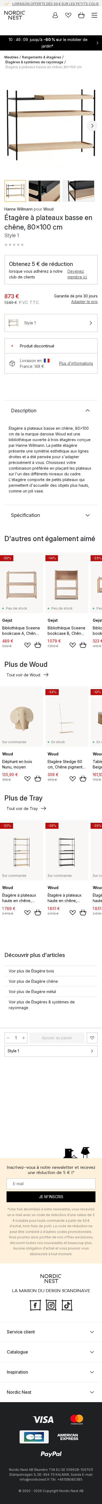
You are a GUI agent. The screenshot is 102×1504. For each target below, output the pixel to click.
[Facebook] (35, 1304)
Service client (21, 1331)
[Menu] (94, 15)
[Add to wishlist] (27, 645)
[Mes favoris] (68, 15)
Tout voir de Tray (22, 808)
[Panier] (81, 15)
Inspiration (17, 1371)
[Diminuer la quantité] (8, 1037)
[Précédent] (9, 125)
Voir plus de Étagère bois (31, 971)
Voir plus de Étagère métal (32, 991)
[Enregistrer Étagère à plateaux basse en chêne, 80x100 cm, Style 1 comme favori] (92, 1037)
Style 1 (13, 1050)
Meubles (11, 57)
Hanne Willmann (18, 209)
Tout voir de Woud (23, 675)
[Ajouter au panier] (38, 645)
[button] (14, 244)
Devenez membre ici (77, 274)
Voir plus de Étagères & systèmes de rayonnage (42, 1005)
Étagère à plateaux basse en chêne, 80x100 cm (43, 67)
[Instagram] (51, 1304)
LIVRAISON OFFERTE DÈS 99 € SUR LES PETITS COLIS (55, 3)
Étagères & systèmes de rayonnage (34, 62)
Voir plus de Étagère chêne (33, 981)
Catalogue (17, 1351)
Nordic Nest (19, 1392)
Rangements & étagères (41, 57)
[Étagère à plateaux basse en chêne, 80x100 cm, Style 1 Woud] (51, 125)
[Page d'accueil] (14, 15)
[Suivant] (92, 125)
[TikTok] (67, 1304)
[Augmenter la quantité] (23, 1037)
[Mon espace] (55, 15)
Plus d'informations (76, 363)
